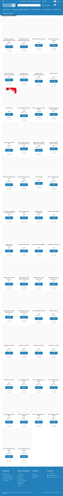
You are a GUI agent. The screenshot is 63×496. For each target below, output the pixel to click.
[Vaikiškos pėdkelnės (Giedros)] (38, 299)
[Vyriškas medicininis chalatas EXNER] (38, 97)
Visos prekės (20, 473)
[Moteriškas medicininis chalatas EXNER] (53, 97)
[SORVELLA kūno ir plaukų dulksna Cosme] (24, 299)
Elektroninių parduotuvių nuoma (48, 492)
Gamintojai (20, 477)
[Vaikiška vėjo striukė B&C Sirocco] (9, 131)
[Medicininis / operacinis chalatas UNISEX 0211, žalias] (9, 28)
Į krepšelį (54, 45)
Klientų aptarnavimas (24, 471)
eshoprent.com (57, 492)
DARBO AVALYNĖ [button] (56, 9)
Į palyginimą (9, 49)
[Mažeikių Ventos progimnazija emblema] (24, 62)
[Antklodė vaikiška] (53, 62)
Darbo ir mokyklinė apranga (8, 475)
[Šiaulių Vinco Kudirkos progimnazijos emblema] (9, 62)
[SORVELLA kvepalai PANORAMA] (38, 200)
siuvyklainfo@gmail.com (35, 1)
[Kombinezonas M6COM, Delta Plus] (9, 166)
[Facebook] (3, 1)
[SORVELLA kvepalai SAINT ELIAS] (24, 200)
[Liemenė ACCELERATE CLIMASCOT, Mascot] (53, 131)
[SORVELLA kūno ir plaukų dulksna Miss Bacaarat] (24, 266)
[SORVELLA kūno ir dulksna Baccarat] (9, 266)
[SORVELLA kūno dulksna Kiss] (53, 233)
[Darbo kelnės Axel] (9, 97)
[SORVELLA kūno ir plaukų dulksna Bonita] (53, 266)
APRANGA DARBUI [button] (6, 9)
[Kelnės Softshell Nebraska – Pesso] (53, 166)
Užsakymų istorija (35, 475)
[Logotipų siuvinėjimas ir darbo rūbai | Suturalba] (9, 5)
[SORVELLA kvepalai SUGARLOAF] (9, 233)
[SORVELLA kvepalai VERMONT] (38, 233)
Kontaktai (19, 485)
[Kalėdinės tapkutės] (53, 299)
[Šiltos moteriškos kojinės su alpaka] (24, 368)
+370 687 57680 (23, 1)
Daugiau (9, 46)
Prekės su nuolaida (21, 475)
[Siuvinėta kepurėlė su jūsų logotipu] (53, 28)
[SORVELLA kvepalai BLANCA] (53, 200)
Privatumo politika (6, 480)
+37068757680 (51, 473)
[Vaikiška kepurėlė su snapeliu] (38, 28)
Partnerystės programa (22, 480)
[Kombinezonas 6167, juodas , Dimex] (24, 166)
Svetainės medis (21, 483)
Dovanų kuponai (21, 482)
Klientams (35, 471)
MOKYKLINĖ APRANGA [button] (36, 9)
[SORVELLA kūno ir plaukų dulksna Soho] (38, 266)
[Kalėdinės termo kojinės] (9, 334)
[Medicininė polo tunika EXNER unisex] (24, 97)
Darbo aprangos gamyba (7, 477)
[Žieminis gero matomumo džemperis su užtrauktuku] (38, 131)
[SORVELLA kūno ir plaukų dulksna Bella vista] (9, 299)
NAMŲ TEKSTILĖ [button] (46, 9)
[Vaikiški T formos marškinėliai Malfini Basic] (38, 62)
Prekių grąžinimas (6, 473)
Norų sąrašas (34, 477)
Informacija (6, 471)
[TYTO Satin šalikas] (38, 166)
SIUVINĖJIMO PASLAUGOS (8, 13)
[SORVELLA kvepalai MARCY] (24, 233)
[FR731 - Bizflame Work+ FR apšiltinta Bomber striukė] (24, 131)
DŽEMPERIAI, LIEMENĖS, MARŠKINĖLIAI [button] (21, 9)
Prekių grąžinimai (21, 478)
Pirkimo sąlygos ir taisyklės (7, 478)
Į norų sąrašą (9, 51)
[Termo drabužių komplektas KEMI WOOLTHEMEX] (9, 200)
